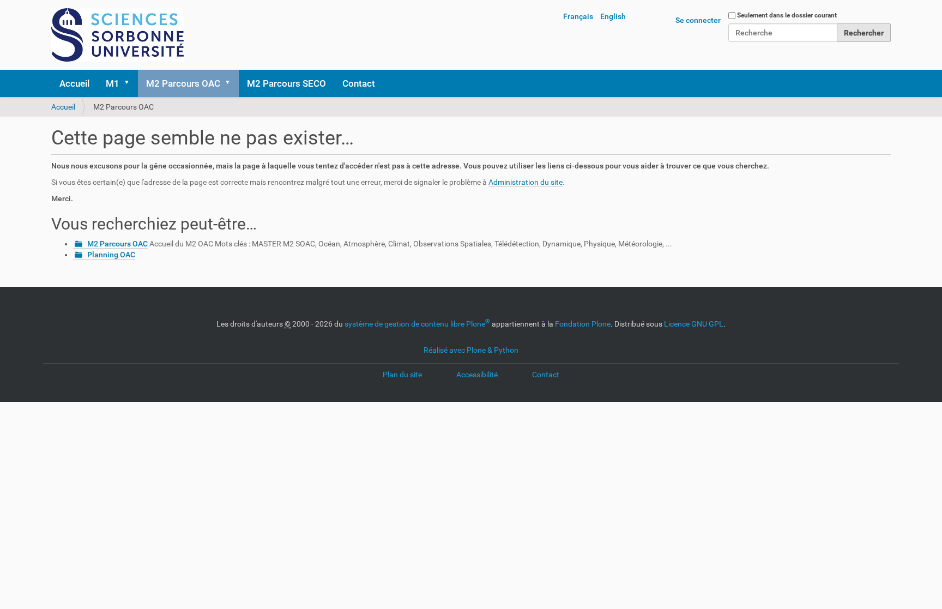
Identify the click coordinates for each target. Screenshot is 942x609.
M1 (112, 83)
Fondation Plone (583, 323)
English (613, 16)
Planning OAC (111, 254)
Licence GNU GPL (693, 323)
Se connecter (698, 20)
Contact (358, 83)
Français (578, 16)
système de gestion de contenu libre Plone (417, 323)
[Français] (117, 35)
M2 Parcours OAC (183, 83)
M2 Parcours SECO (286, 83)
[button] (130, 83)
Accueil (74, 83)
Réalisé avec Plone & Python (471, 350)
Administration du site (525, 182)
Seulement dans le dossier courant (787, 15)
